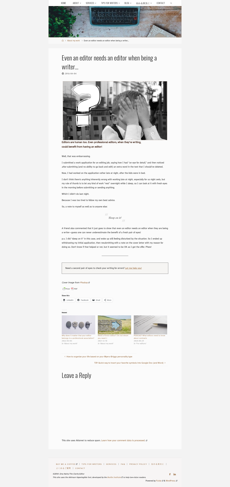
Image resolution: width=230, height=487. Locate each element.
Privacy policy (138, 464)
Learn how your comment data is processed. (123, 440)
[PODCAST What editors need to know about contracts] (150, 324)
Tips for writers (92, 464)
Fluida (158, 481)
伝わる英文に (157, 464)
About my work (73, 41)
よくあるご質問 (63, 468)
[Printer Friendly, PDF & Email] (70, 289)
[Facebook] (170, 474)
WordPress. (170, 481)
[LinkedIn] (174, 474)
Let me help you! (133, 268)
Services (111, 464)
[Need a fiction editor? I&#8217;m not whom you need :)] (114, 324)
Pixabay (84, 282)
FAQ (123, 464)
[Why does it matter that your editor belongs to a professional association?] (78, 324)
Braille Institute (114, 477)
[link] (171, 3)
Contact (80, 468)
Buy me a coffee (65, 464)
